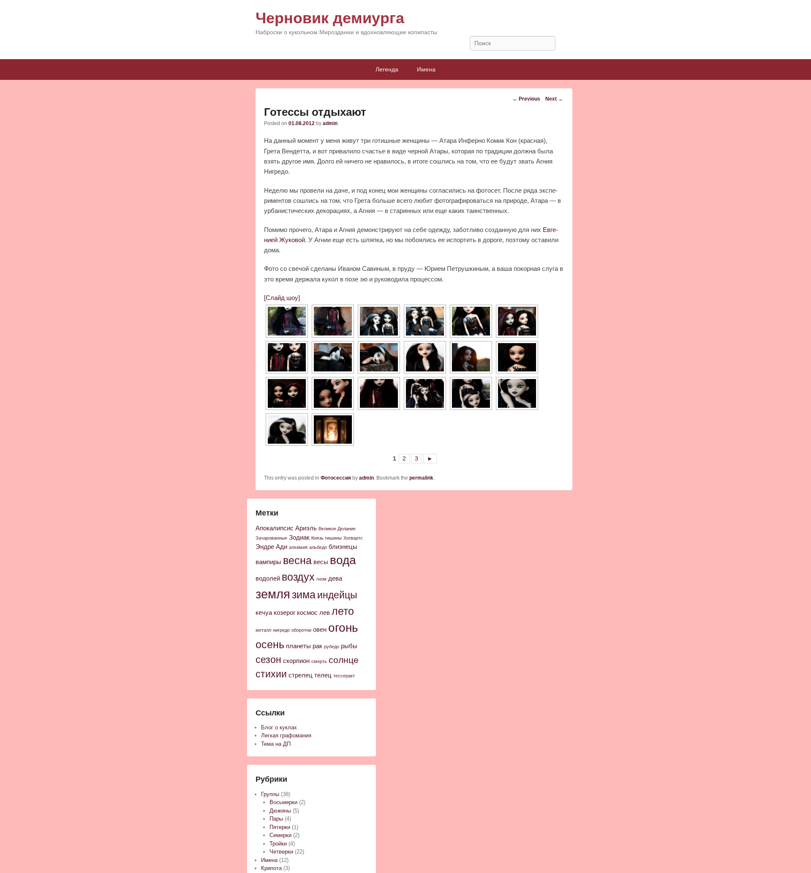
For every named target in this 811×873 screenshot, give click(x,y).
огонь (343, 627)
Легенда (387, 69)
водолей (268, 578)
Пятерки (279, 827)
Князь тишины (326, 537)
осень (270, 644)
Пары (276, 819)
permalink (421, 478)
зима (304, 594)
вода (343, 560)
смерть (319, 661)
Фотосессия (336, 478)
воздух (298, 577)
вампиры (268, 562)
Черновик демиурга (330, 18)
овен (320, 629)
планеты (298, 646)
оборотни (301, 630)
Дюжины (280, 811)
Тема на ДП (276, 744)
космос (307, 612)
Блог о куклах (279, 727)
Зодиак (299, 537)
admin (330, 123)
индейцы (337, 594)
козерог (284, 612)
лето (343, 611)
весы (320, 562)
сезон (268, 659)
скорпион (296, 660)
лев (324, 612)
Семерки (280, 835)
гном (321, 578)
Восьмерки (283, 802)
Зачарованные (271, 537)
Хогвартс (353, 537)
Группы (270, 794)
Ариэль (306, 528)
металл (263, 630)
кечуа (264, 612)
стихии (271, 673)
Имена (426, 69)
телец (323, 675)
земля (273, 594)
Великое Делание (337, 528)
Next (554, 99)
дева (335, 578)
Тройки (278, 843)
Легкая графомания (286, 735)
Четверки (281, 851)
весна (297, 560)
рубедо (331, 646)
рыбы (349, 646)
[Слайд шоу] (282, 297)
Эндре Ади (271, 546)
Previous (526, 99)
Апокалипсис (275, 528)
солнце (344, 660)
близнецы (343, 546)
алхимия (298, 547)
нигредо (281, 630)
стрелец (300, 675)
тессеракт (344, 675)
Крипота (271, 868)
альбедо (318, 547)
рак (317, 646)
